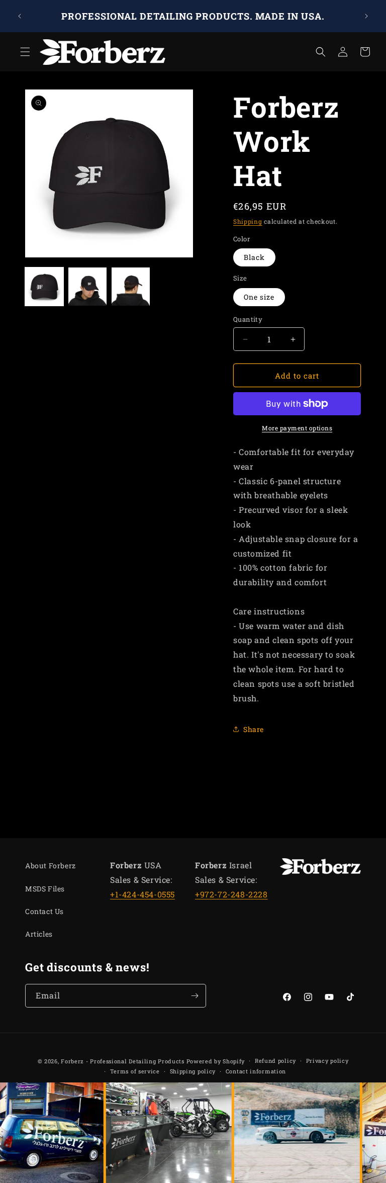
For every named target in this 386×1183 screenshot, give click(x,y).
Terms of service (135, 1071)
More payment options (297, 428)
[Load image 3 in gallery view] (131, 286)
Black (254, 257)
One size (259, 297)
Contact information (256, 1071)
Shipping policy (193, 1071)
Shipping (247, 221)
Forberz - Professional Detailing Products (122, 1061)
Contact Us (44, 911)
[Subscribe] (194, 996)
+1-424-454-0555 (142, 894)
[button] (21, 52)
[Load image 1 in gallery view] (44, 286)
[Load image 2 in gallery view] (87, 286)
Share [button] (253, 729)
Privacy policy (327, 1060)
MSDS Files (45, 888)
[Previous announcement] (20, 16)
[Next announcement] (366, 16)
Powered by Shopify (215, 1061)
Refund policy (275, 1060)
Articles (39, 934)
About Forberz (50, 865)
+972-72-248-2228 (231, 894)
